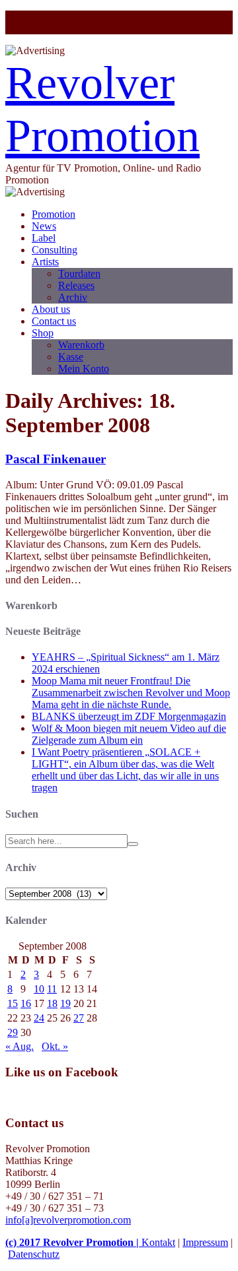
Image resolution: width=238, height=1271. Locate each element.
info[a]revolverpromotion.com (68, 1219)
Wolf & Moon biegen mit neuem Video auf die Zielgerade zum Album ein (129, 734)
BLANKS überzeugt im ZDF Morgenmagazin (129, 716)
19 (65, 1003)
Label (44, 238)
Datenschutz (34, 1254)
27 (78, 1018)
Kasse (70, 356)
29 (12, 1032)
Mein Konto (83, 368)
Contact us (54, 321)
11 (52, 988)
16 (25, 1003)
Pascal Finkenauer (55, 459)
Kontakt (158, 1242)
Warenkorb (81, 344)
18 (52, 1003)
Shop (43, 333)
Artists (45, 261)
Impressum (205, 1242)
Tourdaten (79, 273)
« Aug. (19, 1046)
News (44, 226)
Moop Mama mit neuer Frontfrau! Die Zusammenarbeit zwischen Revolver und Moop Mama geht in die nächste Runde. (131, 692)
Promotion (53, 214)
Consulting (54, 249)
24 (39, 1018)
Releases (76, 285)
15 (12, 1003)
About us (51, 309)
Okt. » (55, 1046)
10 (39, 988)
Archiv (72, 297)
